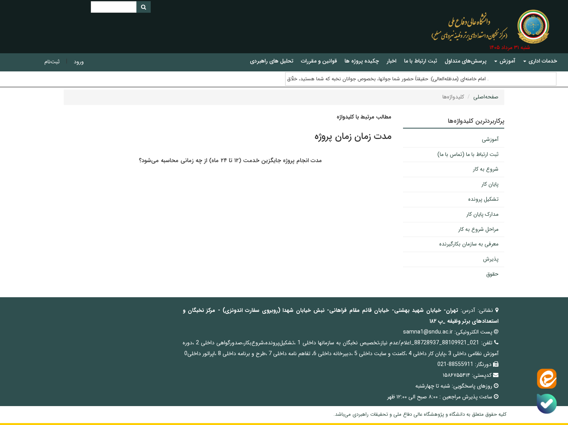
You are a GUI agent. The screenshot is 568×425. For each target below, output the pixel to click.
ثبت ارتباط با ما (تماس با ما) (467, 154)
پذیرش (490, 259)
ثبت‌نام (52, 62)
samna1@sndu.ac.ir (428, 332)
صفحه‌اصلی (485, 97)
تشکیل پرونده (483, 199)
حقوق (492, 274)
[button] (540, 61)
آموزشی (490, 139)
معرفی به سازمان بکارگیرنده (468, 244)
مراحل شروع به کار (478, 229)
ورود (79, 62)
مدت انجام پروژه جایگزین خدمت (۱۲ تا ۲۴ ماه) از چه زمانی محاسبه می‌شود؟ (230, 160)
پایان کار (489, 184)
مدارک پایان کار (482, 214)
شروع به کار (485, 169)
